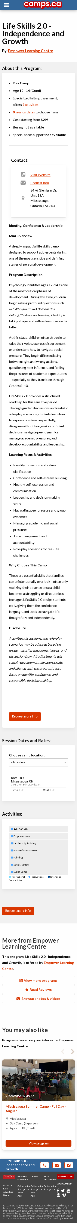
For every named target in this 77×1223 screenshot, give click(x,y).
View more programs (40, 980)
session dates (24, 112)
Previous (62, 1051)
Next (73, 1051)
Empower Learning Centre (30, 50)
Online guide (24, 1186)
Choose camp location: (27, 755)
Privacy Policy (26, 1218)
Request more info (25, 716)
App (20, 1195)
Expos (20, 1192)
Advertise (8, 1192)
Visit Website (40, 175)
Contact (6, 1195)
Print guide (23, 1189)
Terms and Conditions (55, 1215)
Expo (33, 1192)
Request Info (39, 183)
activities (30, 104)
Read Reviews (40, 989)
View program (39, 1143)
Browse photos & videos (40, 998)
